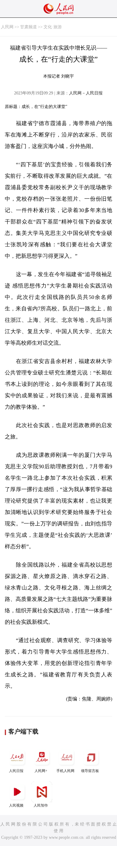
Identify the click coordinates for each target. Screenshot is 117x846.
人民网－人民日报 (86, 93)
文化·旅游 (53, 27)
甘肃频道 (28, 27)
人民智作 (41, 805)
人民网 (7, 27)
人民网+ (40, 771)
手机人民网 (65, 771)
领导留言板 (90, 771)
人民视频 (16, 805)
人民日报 (16, 771)
